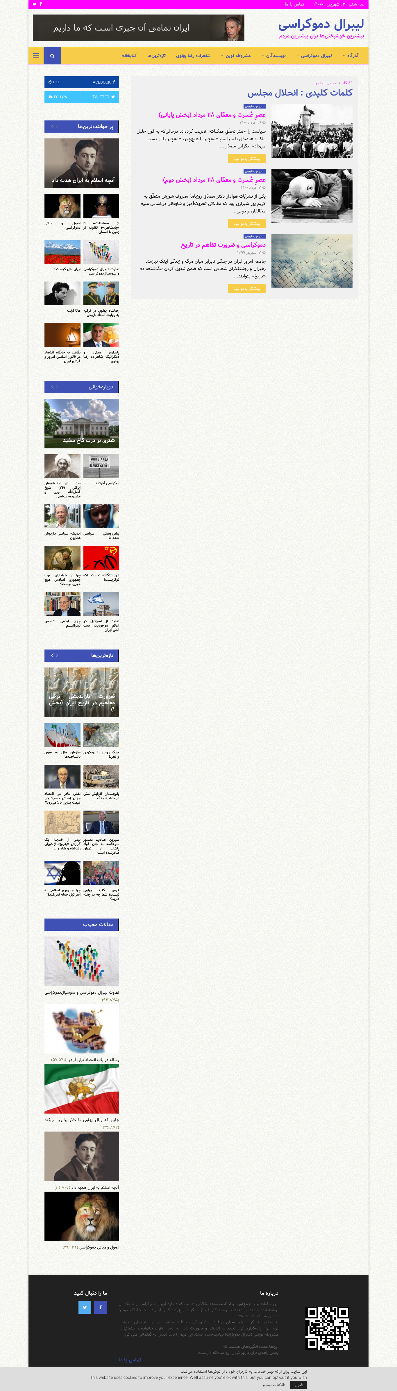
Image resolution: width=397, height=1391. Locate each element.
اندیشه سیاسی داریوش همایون (62, 536)
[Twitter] (84, 1307)
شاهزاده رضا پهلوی (193, 55)
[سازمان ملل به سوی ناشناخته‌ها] (62, 735)
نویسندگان (276, 55)
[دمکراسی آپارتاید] (101, 466)
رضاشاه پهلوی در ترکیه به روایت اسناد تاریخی (101, 313)
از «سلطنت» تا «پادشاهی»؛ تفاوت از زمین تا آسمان (101, 227)
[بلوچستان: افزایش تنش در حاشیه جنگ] (101, 777)
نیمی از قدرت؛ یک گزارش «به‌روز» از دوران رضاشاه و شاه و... (62, 844)
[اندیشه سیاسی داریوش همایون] (62, 516)
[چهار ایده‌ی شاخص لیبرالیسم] (62, 604)
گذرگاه (353, 55)
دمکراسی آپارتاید (107, 483)
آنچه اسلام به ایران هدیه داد (83, 180)
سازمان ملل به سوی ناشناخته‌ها (62, 754)
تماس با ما (294, 4)
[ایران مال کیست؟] (62, 252)
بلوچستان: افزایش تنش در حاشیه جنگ (101, 796)
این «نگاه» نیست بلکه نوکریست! (101, 577)
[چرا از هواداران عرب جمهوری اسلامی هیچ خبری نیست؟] (62, 558)
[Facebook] (100, 1307)
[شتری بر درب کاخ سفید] (81, 423)
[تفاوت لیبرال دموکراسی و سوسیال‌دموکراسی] (101, 252)
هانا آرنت (74, 310)
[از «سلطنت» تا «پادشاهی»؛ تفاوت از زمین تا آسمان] (101, 206)
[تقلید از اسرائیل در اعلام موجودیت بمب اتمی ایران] (101, 604)
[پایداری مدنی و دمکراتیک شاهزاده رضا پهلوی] (101, 335)
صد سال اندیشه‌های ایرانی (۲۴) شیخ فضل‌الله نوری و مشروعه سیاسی (62, 489)
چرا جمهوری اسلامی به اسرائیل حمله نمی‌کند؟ (62, 892)
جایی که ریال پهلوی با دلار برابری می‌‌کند (81, 1119)
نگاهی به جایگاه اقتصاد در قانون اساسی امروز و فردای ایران (62, 356)
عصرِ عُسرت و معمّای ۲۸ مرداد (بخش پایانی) (212, 115)
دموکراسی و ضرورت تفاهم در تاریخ (223, 245)
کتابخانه (129, 55)
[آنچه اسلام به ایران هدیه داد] (81, 163)
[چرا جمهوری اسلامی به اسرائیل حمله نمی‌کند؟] (62, 873)
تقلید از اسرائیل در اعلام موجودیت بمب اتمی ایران (101, 625)
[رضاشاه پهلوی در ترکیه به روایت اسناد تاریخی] (101, 293)
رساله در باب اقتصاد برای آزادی (93, 1059)
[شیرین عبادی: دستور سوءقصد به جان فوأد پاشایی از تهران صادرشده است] (101, 822)
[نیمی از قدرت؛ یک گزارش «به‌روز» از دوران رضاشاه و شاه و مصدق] (62, 822)
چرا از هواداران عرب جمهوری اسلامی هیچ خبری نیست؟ (62, 579)
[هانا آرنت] (62, 293)
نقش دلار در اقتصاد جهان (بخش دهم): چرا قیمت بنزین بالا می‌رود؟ (62, 798)
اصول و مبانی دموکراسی (62, 225)
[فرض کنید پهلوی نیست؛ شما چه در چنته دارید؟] (101, 873)
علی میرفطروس (254, 106)
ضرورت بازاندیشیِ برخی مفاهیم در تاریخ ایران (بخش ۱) (82, 703)
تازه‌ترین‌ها (156, 55)
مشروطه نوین (238, 55)
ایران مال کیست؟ (67, 269)
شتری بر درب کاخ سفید (89, 440)
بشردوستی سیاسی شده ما (101, 536)
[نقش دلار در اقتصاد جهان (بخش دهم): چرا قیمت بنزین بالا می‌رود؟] (62, 777)
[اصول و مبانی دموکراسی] (62, 206)
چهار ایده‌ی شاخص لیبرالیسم (62, 623)
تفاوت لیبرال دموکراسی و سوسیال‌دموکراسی (101, 271)
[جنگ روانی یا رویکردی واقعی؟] (101, 735)
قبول (299, 1384)
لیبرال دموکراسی (321, 24)
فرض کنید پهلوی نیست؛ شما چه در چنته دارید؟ (101, 894)
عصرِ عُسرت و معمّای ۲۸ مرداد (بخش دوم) (214, 180)
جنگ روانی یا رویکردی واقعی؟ (101, 754)
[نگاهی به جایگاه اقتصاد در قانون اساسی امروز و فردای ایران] (62, 335)
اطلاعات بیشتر (274, 1385)
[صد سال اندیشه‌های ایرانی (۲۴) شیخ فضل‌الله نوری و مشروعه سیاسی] (62, 466)
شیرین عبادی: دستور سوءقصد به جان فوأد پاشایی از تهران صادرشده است (101, 846)
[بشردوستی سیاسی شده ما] (101, 516)
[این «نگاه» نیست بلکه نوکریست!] (101, 558)
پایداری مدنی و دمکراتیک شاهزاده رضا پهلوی (101, 356)
